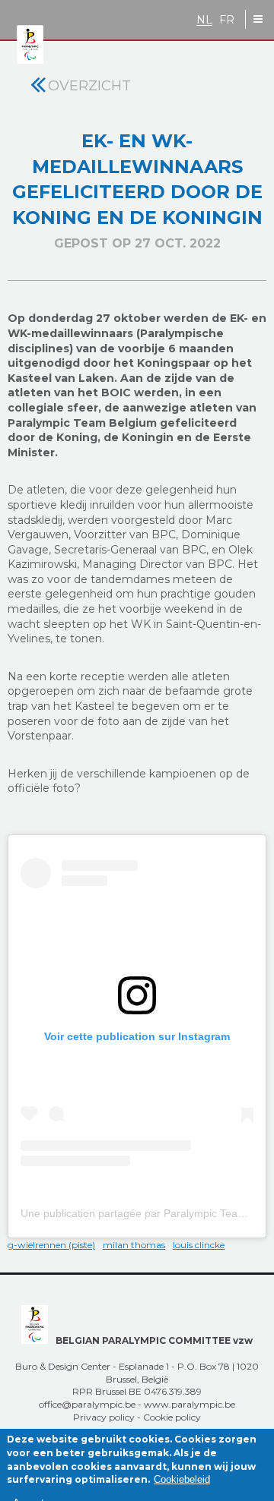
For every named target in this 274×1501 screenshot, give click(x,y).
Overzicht (89, 86)
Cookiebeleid (182, 1479)
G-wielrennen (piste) (51, 1244)
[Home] (30, 45)
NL (204, 20)
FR (226, 20)
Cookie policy (172, 1417)
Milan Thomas (134, 1244)
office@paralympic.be (87, 1404)
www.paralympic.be (189, 1404)
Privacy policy (104, 1417)
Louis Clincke (199, 1244)
